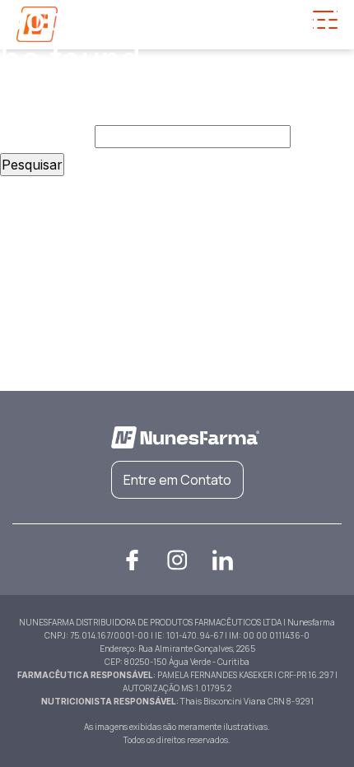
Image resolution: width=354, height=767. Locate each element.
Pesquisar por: (45, 136)
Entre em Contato (177, 480)
